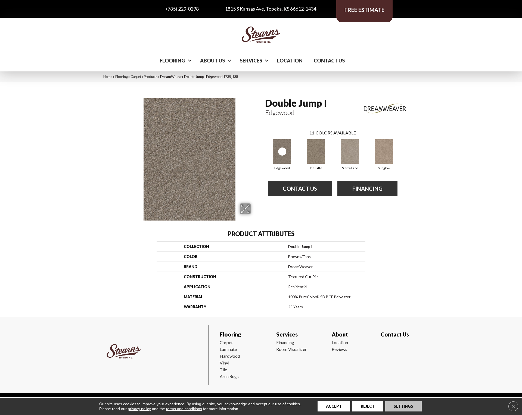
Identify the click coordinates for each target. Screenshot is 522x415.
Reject (368, 406)
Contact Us (329, 61)
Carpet (135, 76)
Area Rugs (229, 376)
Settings (403, 406)
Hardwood (230, 356)
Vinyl (224, 362)
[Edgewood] (282, 151)
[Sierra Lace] (350, 151)
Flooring (172, 61)
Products (150, 76)
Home (108, 76)
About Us (212, 61)
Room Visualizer (291, 349)
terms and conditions (184, 409)
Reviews (339, 349)
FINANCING (367, 188)
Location (290, 61)
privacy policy (139, 409)
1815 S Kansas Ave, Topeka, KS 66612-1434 (270, 9)
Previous (262, 146)
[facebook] (384, 350)
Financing (285, 342)
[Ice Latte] (316, 151)
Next (403, 146)
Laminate (228, 349)
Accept (334, 406)
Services (251, 61)
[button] (189, 60)
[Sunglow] (384, 151)
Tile (223, 369)
